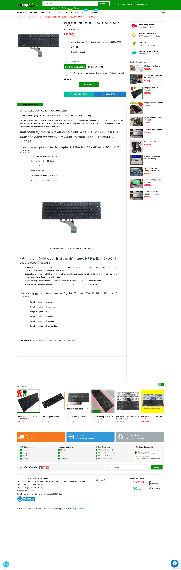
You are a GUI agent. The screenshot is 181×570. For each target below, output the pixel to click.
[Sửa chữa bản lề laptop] (136, 133)
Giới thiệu (26, 456)
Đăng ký (63, 456)
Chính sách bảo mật (105, 450)
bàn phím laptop (41, 340)
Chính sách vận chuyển (106, 453)
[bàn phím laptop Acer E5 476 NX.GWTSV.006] (128, 401)
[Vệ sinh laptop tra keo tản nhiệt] (136, 121)
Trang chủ (33, 12)
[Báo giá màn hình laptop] (136, 108)
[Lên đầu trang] (176, 557)
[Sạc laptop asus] (136, 146)
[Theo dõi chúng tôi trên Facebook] (40, 467)
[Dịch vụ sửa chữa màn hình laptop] (136, 183)
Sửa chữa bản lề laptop (153, 130)
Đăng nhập (64, 453)
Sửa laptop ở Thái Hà (152, 66)
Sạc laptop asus (150, 142)
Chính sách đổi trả (104, 456)
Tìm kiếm (103, 4)
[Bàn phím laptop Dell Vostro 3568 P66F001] (103, 401)
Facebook (100, 480)
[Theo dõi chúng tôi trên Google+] (47, 467)
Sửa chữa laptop (81, 11)
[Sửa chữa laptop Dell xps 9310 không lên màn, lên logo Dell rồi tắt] (136, 160)
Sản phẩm (21, 12)
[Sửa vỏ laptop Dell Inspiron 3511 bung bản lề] (136, 195)
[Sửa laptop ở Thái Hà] (136, 68)
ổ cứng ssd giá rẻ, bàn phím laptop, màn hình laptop (60, 8)
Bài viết (94, 11)
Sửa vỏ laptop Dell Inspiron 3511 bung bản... (151, 194)
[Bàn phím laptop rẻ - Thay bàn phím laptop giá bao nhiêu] (136, 93)
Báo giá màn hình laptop (153, 103)
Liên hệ (25, 459)
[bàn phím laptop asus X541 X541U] (153, 401)
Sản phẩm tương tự (24, 386)
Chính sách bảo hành (106, 459)
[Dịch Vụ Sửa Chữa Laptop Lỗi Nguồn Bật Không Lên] (136, 171)
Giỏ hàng (63, 459)
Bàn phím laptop (64, 11)
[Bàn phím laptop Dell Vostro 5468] (78, 401)
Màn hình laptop (46, 12)
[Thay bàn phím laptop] (53, 401)
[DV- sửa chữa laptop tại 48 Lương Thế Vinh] (136, 79)
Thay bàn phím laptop (50, 417)
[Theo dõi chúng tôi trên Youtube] (44, 467)
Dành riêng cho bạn (138, 62)
